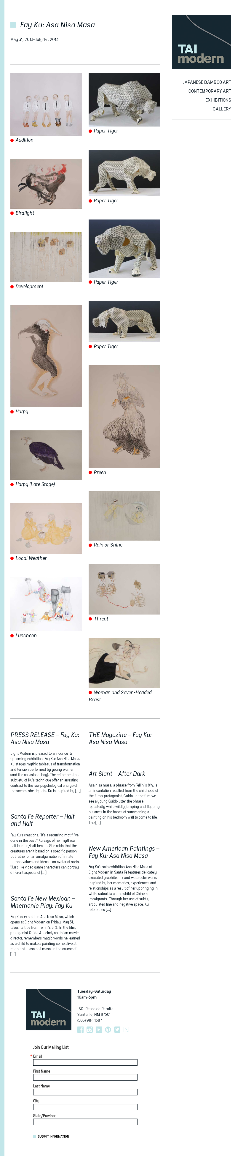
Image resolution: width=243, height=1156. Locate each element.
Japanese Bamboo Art (207, 82)
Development (28, 287)
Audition (23, 140)
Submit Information (53, 1136)
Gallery (222, 109)
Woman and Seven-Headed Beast (120, 696)
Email (37, 1057)
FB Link (80, 1029)
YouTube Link (99, 1029)
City (36, 1101)
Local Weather (30, 558)
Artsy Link (126, 1029)
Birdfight (24, 213)
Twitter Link (117, 1029)
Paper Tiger (105, 131)
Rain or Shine (107, 545)
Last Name (41, 1086)
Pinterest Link (108, 1029)
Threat (100, 619)
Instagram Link (90, 1029)
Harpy (21, 412)
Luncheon (25, 636)
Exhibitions (218, 100)
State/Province (44, 1116)
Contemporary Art (209, 91)
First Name (41, 1071)
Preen (99, 472)
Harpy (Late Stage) (34, 484)
